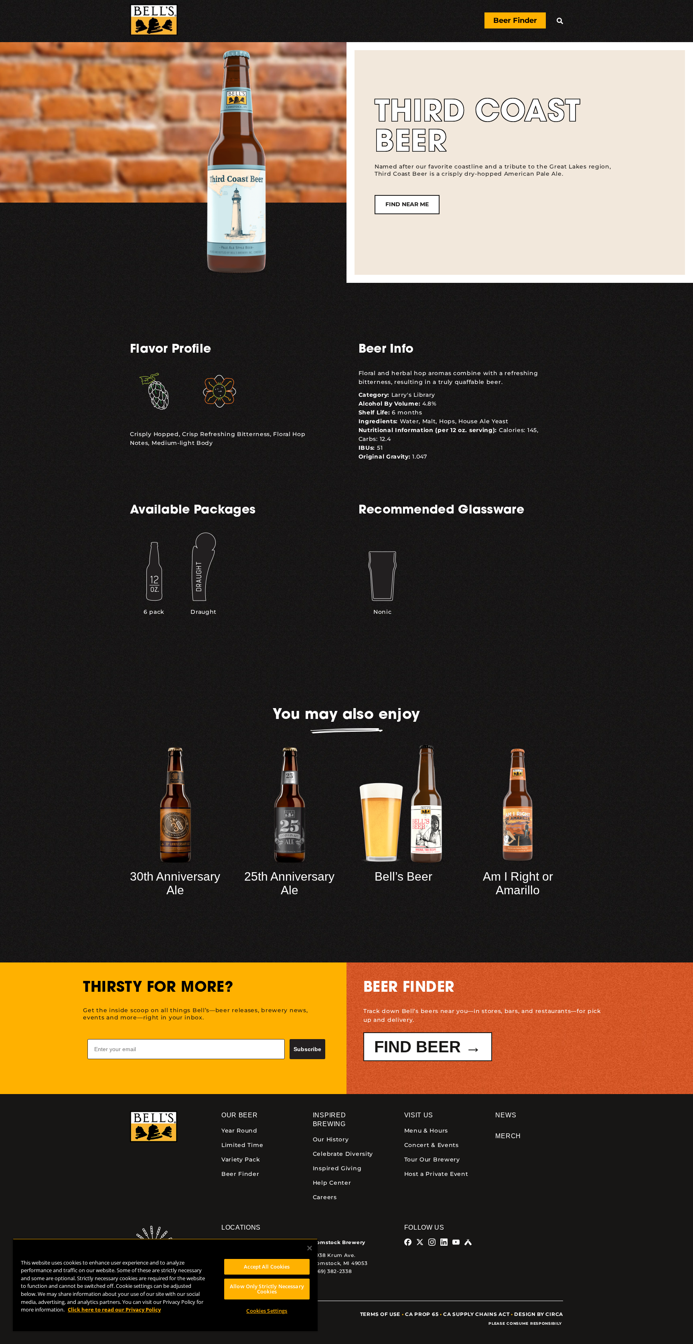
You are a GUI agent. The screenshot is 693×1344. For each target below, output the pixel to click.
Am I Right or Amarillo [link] (518, 883)
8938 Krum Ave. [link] (334, 1255)
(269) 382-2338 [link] (332, 1271)
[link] (154, 21)
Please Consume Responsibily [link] (525, 1323)
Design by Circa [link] (538, 1314)
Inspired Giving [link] (337, 1168)
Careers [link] (325, 1197)
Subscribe (307, 1049)
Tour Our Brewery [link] (432, 1159)
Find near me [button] (407, 204)
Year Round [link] (239, 1130)
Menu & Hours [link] (426, 1130)
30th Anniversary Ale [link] (175, 883)
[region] (165, 1284)
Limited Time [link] (242, 1145)
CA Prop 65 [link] (421, 1314)
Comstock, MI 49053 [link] (340, 1263)
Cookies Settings (266, 1310)
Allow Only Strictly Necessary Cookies (267, 1289)
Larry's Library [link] (413, 394)
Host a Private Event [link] (436, 1174)
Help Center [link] (332, 1182)
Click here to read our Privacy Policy (114, 1309)
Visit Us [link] (419, 1115)
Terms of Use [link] (380, 1314)
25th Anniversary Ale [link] (289, 883)
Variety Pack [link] (240, 1159)
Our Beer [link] (239, 1115)
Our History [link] (331, 1139)
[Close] (309, 1248)
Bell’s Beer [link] (403, 876)
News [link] (505, 1115)
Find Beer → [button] (427, 1047)
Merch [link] (508, 1136)
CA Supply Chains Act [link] (476, 1314)
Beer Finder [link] (240, 1174)
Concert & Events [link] (431, 1145)
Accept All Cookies (267, 1266)
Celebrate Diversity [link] (343, 1153)
